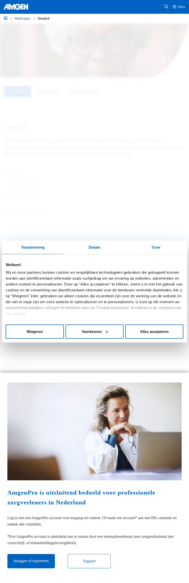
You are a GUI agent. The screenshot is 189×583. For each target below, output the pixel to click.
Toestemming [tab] (33, 247)
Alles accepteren (154, 331)
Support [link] (89, 561)
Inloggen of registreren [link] (31, 561)
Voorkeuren (92, 331)
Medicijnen (22, 18)
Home (5, 18)
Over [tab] (156, 247)
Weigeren (35, 331)
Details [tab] (95, 247)
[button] (166, 6)
